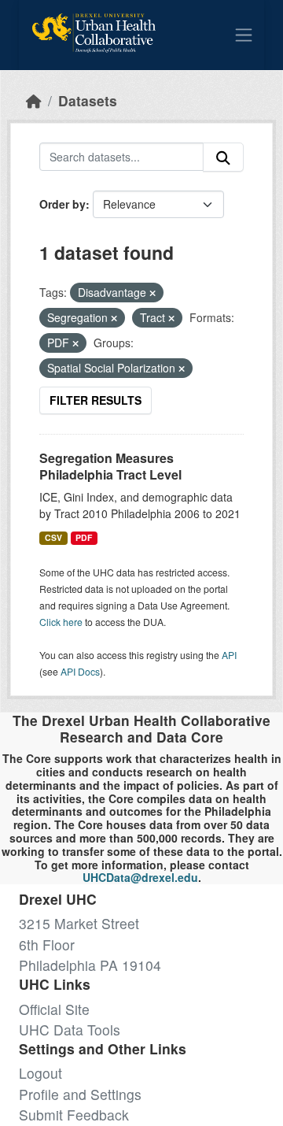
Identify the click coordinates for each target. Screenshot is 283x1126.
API (229, 654)
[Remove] (152, 293)
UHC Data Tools (69, 1029)
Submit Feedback (74, 1114)
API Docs (80, 671)
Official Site (54, 1009)
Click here (61, 621)
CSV (53, 537)
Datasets (87, 100)
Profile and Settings (80, 1094)
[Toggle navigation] (243, 34)
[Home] (34, 100)
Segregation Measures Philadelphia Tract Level (110, 466)
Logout (40, 1073)
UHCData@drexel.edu (140, 877)
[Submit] (223, 157)
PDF (83, 537)
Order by (62, 204)
